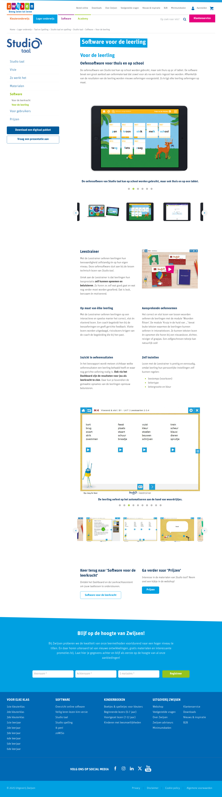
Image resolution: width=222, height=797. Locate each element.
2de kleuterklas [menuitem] (15, 712)
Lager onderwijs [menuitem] (45, 19)
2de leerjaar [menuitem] (14, 728)
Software (89, 30)
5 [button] (146, 188)
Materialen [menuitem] (17, 86)
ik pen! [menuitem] (59, 728)
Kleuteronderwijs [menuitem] (19, 19)
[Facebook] (115, 769)
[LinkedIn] (132, 769)
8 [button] (151, 505)
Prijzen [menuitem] (14, 119)
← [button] (76, 213)
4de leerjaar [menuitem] (14, 738)
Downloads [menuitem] (97, 8)
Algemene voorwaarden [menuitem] (199, 788)
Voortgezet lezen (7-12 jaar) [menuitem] (119, 717)
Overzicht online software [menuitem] (70, 706)
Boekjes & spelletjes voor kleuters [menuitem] (123, 706)
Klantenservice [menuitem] (191, 706)
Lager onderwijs (24, 30)
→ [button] (205, 213)
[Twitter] (140, 769)
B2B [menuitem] (165, 8)
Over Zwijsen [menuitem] (111, 8)
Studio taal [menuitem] (17, 61)
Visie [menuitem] (13, 70)
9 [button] (156, 505)
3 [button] (137, 188)
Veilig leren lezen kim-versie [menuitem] (71, 712)
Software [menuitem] (66, 19)
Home (12, 30)
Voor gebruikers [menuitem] (20, 111)
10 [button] (160, 505)
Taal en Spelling (41, 30)
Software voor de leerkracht (100, 595)
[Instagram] (123, 772)
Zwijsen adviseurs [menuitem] (163, 722)
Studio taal (78, 30)
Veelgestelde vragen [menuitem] (130, 8)
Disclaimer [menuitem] (152, 788)
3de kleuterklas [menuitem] (15, 717)
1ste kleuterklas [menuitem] (16, 706)
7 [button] (146, 505)
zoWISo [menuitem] (59, 733)
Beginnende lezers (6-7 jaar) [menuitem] (120, 712)
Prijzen (150, 589)
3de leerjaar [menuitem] (14, 733)
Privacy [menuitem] (136, 788)
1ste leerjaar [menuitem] (14, 722)
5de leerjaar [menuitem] (14, 743)
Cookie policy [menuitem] (172, 788)
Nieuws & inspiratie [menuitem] (151, 8)
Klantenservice (202, 18)
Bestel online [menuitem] (82, 8)
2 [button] (133, 188)
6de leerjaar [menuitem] (14, 749)
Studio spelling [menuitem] (64, 722)
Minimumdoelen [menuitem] (178, 8)
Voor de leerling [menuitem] (20, 105)
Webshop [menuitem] (158, 706)
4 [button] (142, 188)
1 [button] (128, 188)
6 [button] (151, 188)
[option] (140, 141)
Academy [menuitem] (83, 19)
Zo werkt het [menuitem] (18, 78)
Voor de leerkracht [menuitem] (21, 100)
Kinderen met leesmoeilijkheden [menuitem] (122, 722)
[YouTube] (148, 770)
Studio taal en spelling (61, 30)
